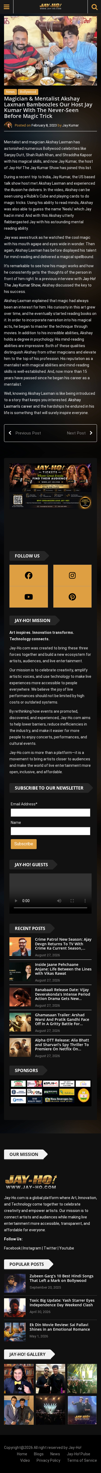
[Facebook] (28, 575)
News (10, 92)
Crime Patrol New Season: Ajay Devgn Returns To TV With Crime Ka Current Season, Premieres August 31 (63, 946)
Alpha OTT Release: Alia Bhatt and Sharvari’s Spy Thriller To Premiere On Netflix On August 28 (62, 1046)
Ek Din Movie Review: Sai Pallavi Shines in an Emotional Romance (60, 1327)
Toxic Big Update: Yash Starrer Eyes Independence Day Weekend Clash (62, 1302)
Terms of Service (82, 1460)
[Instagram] (72, 575)
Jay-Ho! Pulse (78, 1454)
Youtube (66, 1248)
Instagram (32, 1248)
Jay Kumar (70, 125)
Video (25, 1460)
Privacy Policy (48, 1460)
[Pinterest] (72, 597)
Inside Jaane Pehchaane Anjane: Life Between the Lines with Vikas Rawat (63, 969)
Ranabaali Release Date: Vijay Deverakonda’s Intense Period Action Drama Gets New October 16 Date (62, 996)
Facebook (12, 1248)
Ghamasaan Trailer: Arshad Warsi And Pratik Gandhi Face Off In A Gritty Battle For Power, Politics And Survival (62, 1021)
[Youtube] (28, 597)
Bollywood (28, 92)
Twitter (50, 1248)
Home (22, 1454)
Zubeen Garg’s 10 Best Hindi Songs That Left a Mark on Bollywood (61, 1278)
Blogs (39, 1454)
